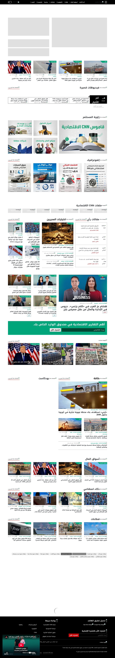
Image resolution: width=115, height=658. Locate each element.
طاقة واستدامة (94, 410)
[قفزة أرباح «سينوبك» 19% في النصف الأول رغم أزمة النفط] (95, 468)
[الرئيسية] (99, 2)
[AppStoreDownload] (88, 625)
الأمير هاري (104, 344)
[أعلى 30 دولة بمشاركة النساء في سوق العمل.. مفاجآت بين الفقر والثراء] (44, 67)
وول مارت (71, 344)
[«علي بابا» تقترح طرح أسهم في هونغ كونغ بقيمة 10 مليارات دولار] (15, 251)
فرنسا (54, 296)
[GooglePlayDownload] (99, 625)
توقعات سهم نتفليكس (101, 556)
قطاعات (53, 2)
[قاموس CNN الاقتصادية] (83, 137)
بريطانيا (105, 523)
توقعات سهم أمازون (66, 554)
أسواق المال (74, 2)
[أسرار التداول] (45, 128)
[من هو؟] (45, 146)
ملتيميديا (39, 2)
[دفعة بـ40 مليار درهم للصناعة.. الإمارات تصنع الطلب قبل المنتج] (19, 280)
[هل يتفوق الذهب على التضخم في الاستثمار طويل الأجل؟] (57, 233)
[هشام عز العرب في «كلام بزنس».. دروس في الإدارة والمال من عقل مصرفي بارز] (83, 288)
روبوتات (54, 493)
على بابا (20, 246)
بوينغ (80, 523)
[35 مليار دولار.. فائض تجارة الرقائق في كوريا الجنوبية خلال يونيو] (32, 251)
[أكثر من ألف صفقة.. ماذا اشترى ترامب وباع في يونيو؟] (19, 67)
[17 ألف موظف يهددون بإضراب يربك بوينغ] (70, 528)
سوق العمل (53, 61)
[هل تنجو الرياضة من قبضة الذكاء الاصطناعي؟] (70, 498)
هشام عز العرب (103, 275)
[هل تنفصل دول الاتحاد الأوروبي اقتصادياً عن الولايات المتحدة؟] (44, 300)
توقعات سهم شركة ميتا (33, 554)
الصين (38, 223)
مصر (55, 275)
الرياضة (79, 493)
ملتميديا (96, 303)
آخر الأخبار (82, 2)
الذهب (71, 223)
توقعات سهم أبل (102, 554)
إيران (106, 419)
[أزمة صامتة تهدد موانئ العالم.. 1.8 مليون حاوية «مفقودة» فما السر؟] (95, 528)
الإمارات (29, 275)
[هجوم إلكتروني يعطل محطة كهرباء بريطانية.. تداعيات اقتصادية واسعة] (95, 424)
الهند (80, 419)
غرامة (29, 523)
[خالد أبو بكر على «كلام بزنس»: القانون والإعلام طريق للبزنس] (44, 280)
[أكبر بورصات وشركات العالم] (20, 128)
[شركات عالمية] (20, 146)
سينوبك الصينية (103, 463)
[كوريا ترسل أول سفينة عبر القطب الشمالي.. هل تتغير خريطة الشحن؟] (44, 528)
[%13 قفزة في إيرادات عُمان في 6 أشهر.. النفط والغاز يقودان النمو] (95, 67)
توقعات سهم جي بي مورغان (19, 554)
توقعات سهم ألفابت (55, 554)
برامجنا (46, 2)
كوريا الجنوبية (36, 246)
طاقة (66, 2)
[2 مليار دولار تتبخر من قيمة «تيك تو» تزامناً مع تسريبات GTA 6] (15, 228)
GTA (21, 223)
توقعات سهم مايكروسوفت (79, 554)
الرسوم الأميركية (35, 344)
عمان (106, 61)
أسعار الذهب (28, 463)
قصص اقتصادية (60, 253)
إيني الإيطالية (78, 61)
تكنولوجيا (59, 2)
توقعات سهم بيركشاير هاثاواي (87, 556)
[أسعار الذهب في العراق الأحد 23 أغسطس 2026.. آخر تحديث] (19, 468)
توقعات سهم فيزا (74, 556)
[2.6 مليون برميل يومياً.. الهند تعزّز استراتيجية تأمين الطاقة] (69, 424)
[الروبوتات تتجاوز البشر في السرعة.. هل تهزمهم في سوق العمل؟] (32, 228)
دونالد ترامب (28, 61)
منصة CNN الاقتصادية (48, 653)
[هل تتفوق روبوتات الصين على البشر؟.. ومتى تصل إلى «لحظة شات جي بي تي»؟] (44, 498)
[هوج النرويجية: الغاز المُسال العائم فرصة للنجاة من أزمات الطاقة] (19, 300)
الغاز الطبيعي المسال (26, 296)
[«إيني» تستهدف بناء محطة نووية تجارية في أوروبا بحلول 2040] (70, 67)
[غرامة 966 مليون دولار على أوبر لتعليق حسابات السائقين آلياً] (19, 528)
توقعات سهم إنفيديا (92, 554)
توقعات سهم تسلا (45, 554)
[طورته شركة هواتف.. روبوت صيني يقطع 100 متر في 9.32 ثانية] (19, 498)
